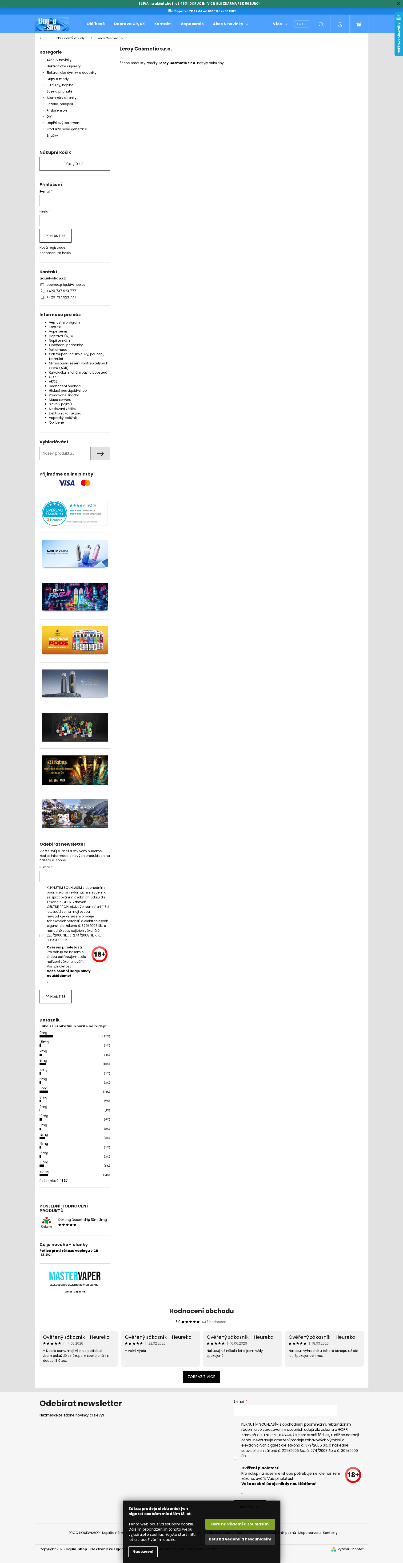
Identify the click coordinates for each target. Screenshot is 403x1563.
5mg (43, 1079)
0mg (43, 1032)
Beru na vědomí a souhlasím (240, 1524)
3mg (43, 1060)
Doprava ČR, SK (61, 336)
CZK (300, 24)
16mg (44, 1153)
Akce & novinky (59, 60)
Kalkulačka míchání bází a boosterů (78, 372)
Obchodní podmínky (66, 345)
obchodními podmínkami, (304, 1424)
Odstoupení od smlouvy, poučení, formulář (76, 356)
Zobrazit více (201, 1376)
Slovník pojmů (60, 404)
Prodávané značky (64, 395)
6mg (43, 1088)
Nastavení (143, 1551)
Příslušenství (57, 110)
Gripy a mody (58, 79)
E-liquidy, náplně (60, 85)
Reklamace (58, 349)
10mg (44, 1116)
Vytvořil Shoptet (351, 1549)
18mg (44, 1162)
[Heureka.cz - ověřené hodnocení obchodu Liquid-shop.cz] (75, 513)
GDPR (53, 377)
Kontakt (55, 327)
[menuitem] (95, 24)
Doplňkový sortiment (64, 122)
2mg (43, 1051)
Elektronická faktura (65, 413)
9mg (43, 1106)
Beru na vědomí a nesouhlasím (240, 1539)
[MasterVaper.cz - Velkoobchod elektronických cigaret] (74, 1275)
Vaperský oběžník (63, 417)
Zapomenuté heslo (55, 253)
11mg (43, 1125)
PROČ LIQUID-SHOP (84, 1532)
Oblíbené (56, 422)
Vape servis (58, 331)
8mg (43, 1097)
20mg (44, 1171)
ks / (74, 164)
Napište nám (59, 340)
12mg (44, 1134)
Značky (52, 135)
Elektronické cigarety (64, 66)
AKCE (53, 381)
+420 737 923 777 (61, 291)
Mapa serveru (60, 399)
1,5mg (44, 1042)
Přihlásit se (55, 235)
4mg (44, 1069)
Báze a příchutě (59, 91)
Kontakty (330, 1532)
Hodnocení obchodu (66, 386)
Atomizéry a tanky (61, 97)
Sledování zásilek (62, 408)
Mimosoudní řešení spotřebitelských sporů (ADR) (78, 365)
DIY (49, 116)
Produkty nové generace (67, 129)
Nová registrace (52, 247)
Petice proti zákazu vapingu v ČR (69, 1251)
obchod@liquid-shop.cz (66, 284)
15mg (44, 1143)
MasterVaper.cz (74, 1291)
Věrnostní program (64, 322)
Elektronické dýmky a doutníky (71, 72)
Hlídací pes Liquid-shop (68, 390)
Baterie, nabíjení (60, 104)
